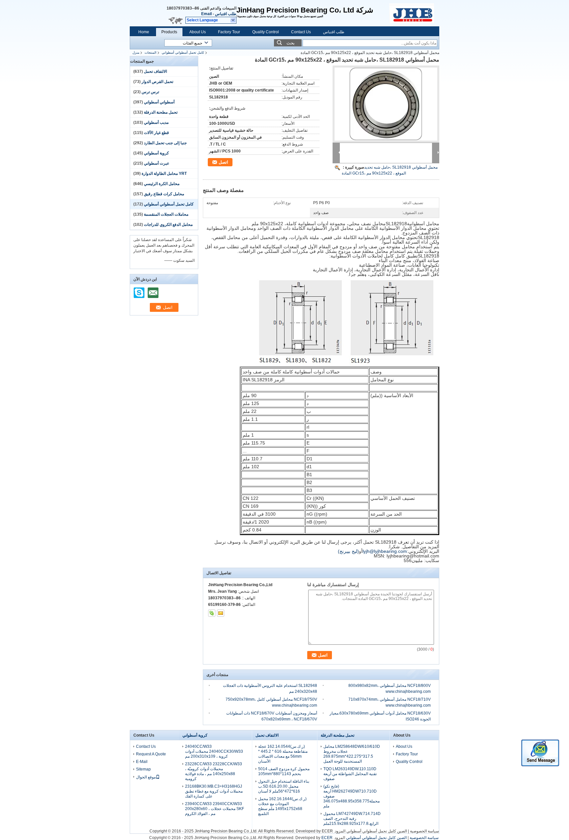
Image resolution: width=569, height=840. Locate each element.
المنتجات (150, 52)
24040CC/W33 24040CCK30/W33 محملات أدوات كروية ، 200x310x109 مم (214, 751)
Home (143, 32)
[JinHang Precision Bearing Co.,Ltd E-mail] (220, 613)
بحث (290, 43)
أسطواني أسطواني (159, 102)
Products (169, 32)
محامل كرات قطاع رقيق (164, 194)
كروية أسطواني (156, 153)
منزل (135, 52)
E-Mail (142, 761)
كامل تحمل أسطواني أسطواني (183, 52)
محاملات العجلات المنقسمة (166, 214)
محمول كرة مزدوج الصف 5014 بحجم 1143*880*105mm (284, 771)
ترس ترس (150, 92)
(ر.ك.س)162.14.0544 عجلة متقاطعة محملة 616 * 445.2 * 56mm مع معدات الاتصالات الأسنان (283, 754)
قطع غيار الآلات (156, 132)
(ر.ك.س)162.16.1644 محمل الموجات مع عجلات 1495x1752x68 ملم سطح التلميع (282, 806)
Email (206, 14)
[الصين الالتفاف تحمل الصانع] (414, 13)
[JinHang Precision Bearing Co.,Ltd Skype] (211, 613)
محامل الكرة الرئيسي (161, 183)
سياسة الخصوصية (424, 831)
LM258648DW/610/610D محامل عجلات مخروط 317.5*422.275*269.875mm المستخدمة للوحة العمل (351, 754)
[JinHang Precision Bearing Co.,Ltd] (233, 20)
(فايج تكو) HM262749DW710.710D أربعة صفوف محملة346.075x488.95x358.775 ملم (351, 796)
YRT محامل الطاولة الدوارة (164, 173)
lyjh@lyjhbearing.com (385, 551)
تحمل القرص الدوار (157, 81)
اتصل (223, 162)
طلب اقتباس (225, 14)
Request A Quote (151, 754)
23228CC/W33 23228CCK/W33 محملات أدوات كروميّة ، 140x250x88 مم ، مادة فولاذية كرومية (213, 771)
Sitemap (143, 769)
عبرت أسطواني (156, 163)
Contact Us (301, 32)
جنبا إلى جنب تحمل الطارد (165, 143)
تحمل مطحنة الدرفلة (160, 112)
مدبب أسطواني (156, 122)
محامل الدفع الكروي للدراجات (168, 224)
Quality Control (265, 32)
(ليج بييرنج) (348, 551)
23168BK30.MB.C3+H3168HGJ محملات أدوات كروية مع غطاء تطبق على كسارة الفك (214, 791)
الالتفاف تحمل (155, 71)
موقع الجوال (146, 777)
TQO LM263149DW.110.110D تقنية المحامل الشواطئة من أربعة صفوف (350, 774)
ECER (327, 831)
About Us (197, 32)
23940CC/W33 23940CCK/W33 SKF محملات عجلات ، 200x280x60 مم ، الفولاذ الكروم (214, 808)
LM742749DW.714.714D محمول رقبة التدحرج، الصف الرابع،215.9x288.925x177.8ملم (352, 818)
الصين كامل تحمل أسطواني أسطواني (376, 831)
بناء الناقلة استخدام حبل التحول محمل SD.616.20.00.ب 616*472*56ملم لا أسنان (283, 786)
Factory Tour (229, 32)
